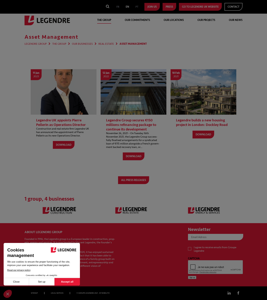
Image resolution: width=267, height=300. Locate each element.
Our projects (206, 20)
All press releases (133, 180)
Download (63, 145)
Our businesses (82, 44)
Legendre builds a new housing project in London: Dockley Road (202, 122)
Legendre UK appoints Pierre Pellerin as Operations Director (61, 122)
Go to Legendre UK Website (200, 7)
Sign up (192, 277)
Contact (233, 7)
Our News (235, 20)
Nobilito (106, 293)
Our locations (174, 20)
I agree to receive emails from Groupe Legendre (215, 249)
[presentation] (215, 267)
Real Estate (106, 44)
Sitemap (34, 293)
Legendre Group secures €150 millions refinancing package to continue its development (131, 125)
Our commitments (137, 20)
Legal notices (57, 293)
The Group (104, 20)
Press (169, 7)
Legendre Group (36, 44)
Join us (152, 7)
